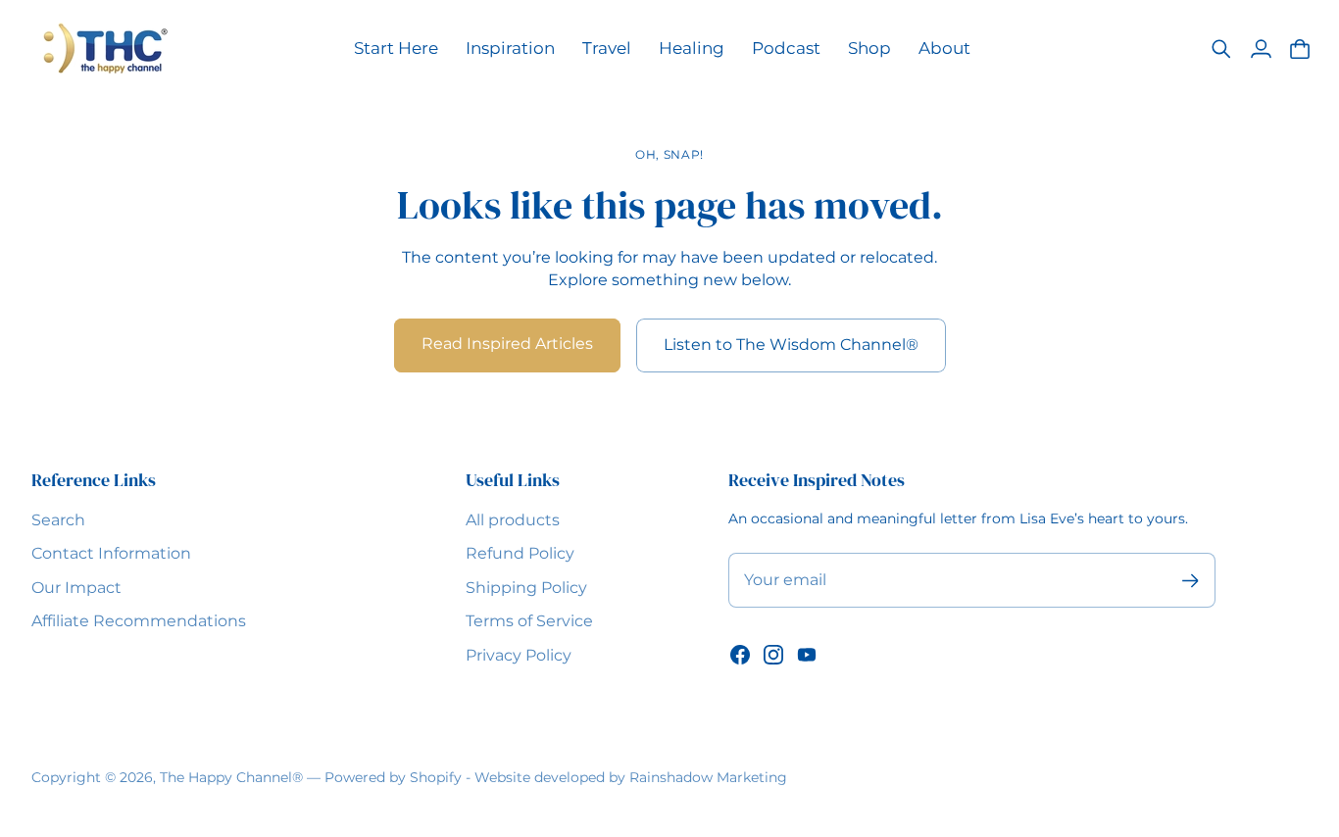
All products (513, 520)
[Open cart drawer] (1299, 49)
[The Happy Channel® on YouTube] (806, 654)
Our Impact (76, 587)
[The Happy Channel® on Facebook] (740, 654)
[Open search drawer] (1221, 49)
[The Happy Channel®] (104, 48)
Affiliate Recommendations (138, 621)
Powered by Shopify (393, 777)
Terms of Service (529, 621)
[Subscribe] (1190, 581)
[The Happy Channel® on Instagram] (773, 654)
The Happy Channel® (231, 777)
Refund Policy (520, 553)
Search (58, 520)
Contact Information (111, 553)
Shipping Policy (526, 587)
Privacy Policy (518, 655)
